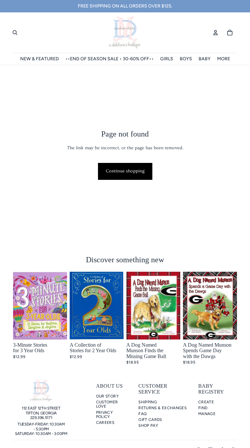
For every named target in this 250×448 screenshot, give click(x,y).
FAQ (142, 414)
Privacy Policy (104, 414)
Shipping (147, 402)
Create (206, 402)
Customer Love (107, 404)
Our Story (107, 396)
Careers (105, 422)
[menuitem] (223, 59)
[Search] (15, 32)
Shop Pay (148, 425)
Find (202, 408)
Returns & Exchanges (162, 408)
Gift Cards (150, 419)
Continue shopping (125, 171)
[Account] (215, 32)
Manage (206, 414)
